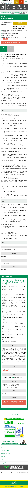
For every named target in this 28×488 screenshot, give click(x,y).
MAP (5, 38)
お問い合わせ (4, 459)
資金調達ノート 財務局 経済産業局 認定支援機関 (7, 2)
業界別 (8, 8)
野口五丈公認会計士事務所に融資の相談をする (12, 43)
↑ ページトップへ (14, 414)
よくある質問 (4, 463)
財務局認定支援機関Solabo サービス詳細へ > (14, 486)
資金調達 (2, 8)
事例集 (25, 8)
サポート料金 (19, 8)
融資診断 (14, 482)
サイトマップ (4, 447)
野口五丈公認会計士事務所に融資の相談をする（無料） (15, 402)
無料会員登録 (16, 2)
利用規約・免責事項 (5, 453)
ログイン (21, 2)
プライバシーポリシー (6, 450)
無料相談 (13, 8)
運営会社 (3, 456)
